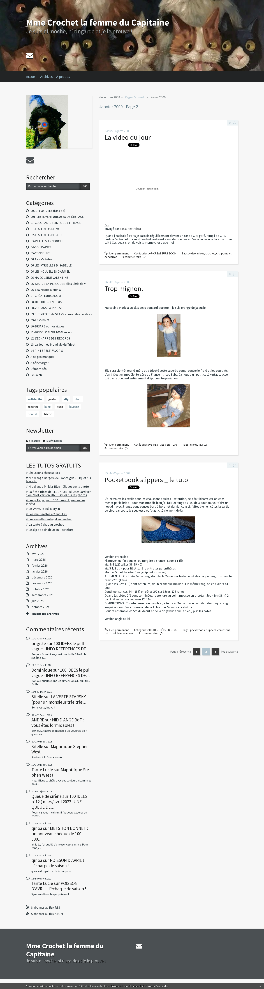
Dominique (41, 670)
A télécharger (39, 363)
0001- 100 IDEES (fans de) (48, 211)
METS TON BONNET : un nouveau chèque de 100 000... (59, 833)
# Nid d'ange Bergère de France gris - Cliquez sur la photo (58, 479)
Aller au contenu (12, 3)
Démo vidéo (39, 369)
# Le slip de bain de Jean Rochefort (49, 530)
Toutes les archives (45, 614)
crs (218, 253)
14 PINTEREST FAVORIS (47, 350)
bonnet (32, 414)
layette (74, 407)
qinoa (36, 828)
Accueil (31, 76)
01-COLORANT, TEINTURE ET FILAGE (56, 223)
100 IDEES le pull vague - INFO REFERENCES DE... (60, 646)
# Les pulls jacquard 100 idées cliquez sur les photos (55, 501)
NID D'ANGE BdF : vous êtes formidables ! (57, 722)
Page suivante (229, 651)
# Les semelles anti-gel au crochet (49, 519)
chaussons (223, 630)
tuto (60, 407)
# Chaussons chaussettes (43, 473)
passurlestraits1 (130, 229)
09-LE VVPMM (40, 320)
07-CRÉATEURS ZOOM (46, 296)
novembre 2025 (42, 583)
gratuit (53, 399)
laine (47, 407)
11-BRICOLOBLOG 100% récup (51, 332)
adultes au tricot (123, 633)
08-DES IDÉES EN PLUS (46, 302)
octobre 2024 (40, 607)
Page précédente (180, 651)
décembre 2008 (109, 97)
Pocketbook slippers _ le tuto (146, 479)
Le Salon (36, 375)
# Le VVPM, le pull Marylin (43, 509)
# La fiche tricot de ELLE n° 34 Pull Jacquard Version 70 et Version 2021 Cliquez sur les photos (59, 493)
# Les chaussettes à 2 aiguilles (46, 514)
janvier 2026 (40, 571)
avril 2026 (38, 554)
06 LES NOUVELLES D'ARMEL (50, 271)
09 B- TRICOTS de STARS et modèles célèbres (61, 314)
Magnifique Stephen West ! (60, 749)
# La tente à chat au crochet (45, 524)
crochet (33, 407)
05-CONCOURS (40, 253)
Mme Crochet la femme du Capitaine (97, 22)
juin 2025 (37, 601)
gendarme (111, 257)
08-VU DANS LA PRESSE (46, 308)
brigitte (38, 643)
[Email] (29, 55)
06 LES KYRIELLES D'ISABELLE (51, 265)
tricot (48, 414)
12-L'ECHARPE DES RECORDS (50, 338)
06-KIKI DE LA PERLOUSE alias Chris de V (58, 284)
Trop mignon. (124, 288)
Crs (107, 225)
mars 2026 (39, 560)
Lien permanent (119, 253)
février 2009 (158, 97)
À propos (63, 76)
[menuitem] (33, 76)
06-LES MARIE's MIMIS (46, 290)
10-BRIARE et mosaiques (47, 326)
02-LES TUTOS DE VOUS (47, 235)
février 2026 (40, 566)
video (192, 253)
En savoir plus (162, 986)
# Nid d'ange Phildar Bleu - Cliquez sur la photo (57, 486)
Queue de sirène (46, 796)
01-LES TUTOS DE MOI (46, 229)
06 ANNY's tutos (41, 259)
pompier (226, 253)
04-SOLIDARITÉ (41, 247)
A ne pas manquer (42, 357)
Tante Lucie (42, 769)
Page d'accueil (134, 97)
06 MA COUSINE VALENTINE (49, 277)
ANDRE (37, 720)
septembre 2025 (42, 595)
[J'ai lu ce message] (260, 986)
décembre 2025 (42, 577)
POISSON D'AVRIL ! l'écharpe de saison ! (57, 863)
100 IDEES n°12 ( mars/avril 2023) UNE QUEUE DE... (59, 801)
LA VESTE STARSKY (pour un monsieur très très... (58, 699)
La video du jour (128, 137)
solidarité (35, 399)
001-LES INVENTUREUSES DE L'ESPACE (57, 217)
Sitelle (37, 696)
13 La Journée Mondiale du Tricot (53, 344)
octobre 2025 (40, 589)
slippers (211, 630)
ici (128, 619)
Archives (46, 76)
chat (78, 399)
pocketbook (197, 630)
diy (66, 399)
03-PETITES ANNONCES (47, 241)
